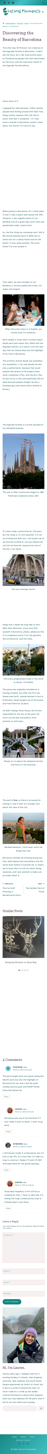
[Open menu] (43, 12)
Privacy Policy (23, 1440)
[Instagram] (13, 3)
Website (7, 1293)
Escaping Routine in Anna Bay (21, 962)
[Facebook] (4, 3)
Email (7, 1282)
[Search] (41, 1408)
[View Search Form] (43, 2)
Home (14, 1437)
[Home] (3, 23)
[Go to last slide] (5, 942)
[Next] (41, 942)
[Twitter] (9, 3)
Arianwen (18, 1144)
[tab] (19, 970)
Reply (6, 1097)
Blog (32, 1437)
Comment (9, 1235)
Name (7, 1271)
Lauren (18, 1109)
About (23, 1437)
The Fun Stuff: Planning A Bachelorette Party (12, 889)
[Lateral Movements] (22, 12)
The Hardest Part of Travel (35, 888)
